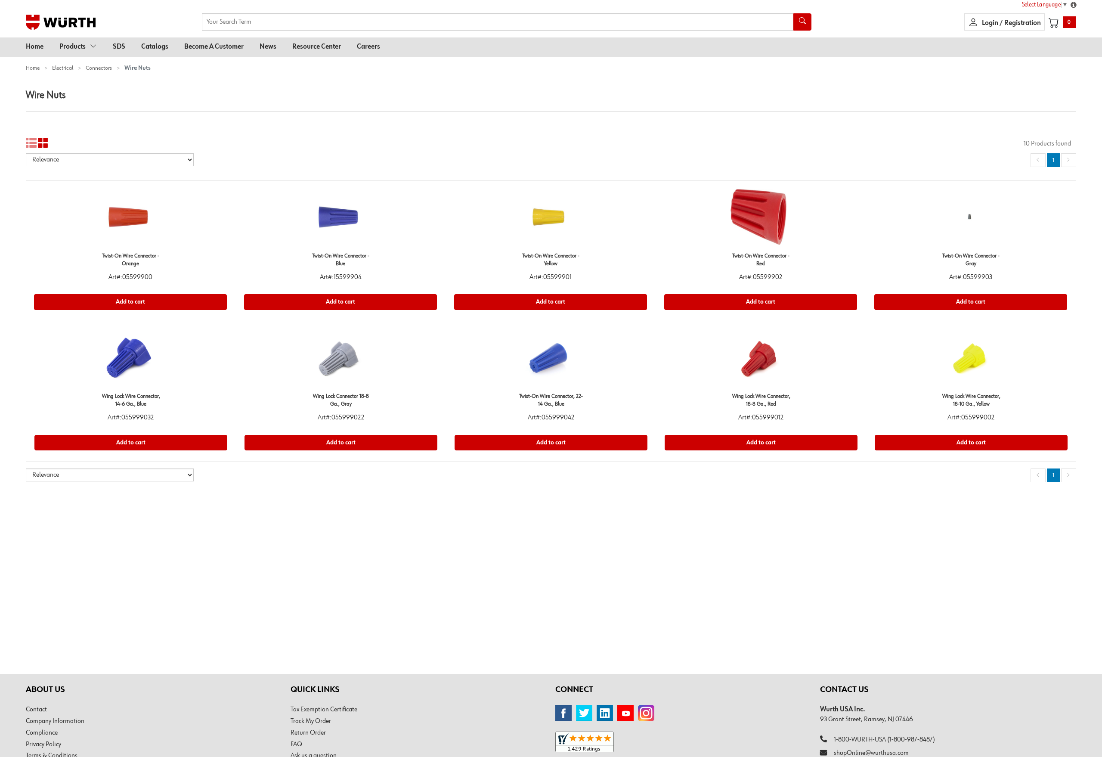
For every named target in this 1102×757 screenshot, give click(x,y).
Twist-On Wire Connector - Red (760, 260)
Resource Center (316, 46)
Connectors (99, 68)
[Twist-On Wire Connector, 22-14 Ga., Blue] (551, 360)
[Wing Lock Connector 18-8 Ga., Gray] (341, 360)
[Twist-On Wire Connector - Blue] (340, 220)
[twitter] (584, 713)
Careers (368, 46)
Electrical (62, 68)
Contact (36, 709)
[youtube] (625, 713)
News (268, 46)
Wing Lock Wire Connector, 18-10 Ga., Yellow (971, 400)
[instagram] (646, 713)
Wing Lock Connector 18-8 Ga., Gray (341, 400)
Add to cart (130, 302)
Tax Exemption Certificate (324, 709)
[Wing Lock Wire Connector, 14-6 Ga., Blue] (130, 360)
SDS (119, 46)
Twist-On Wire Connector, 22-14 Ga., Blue (551, 400)
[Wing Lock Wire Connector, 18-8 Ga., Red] (761, 360)
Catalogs (154, 46)
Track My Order (311, 721)
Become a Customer (214, 46)
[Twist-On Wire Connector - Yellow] (550, 220)
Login (991, 23)
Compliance (42, 732)
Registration (1022, 23)
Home (34, 46)
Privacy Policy (43, 744)
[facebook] (563, 713)
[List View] (31, 143)
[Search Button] (802, 22)
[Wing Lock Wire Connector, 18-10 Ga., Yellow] (971, 360)
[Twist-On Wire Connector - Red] (760, 220)
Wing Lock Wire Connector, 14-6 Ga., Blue (131, 400)
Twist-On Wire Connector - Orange (130, 260)
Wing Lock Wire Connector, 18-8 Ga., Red (761, 400)
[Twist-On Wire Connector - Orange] (130, 220)
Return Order (308, 732)
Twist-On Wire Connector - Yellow (550, 260)
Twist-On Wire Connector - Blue (340, 260)
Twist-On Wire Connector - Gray (971, 260)
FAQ (296, 744)
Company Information (55, 721)
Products (72, 46)
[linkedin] (605, 713)
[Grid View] (43, 143)
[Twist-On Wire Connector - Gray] (970, 220)
